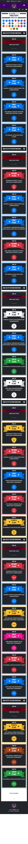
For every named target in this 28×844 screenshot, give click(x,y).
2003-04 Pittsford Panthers (12, 33)
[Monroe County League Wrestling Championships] (6, 21)
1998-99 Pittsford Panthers (12, 700)
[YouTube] (26, 9)
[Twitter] (22, 9)
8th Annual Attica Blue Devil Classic (14, 527)
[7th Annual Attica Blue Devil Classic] (21, 26)
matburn (16, 793)
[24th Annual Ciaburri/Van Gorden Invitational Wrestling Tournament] (21, 21)
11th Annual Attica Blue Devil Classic (14, 136)
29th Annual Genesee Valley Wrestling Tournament (14, 756)
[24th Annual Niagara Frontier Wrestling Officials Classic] (9, 21)
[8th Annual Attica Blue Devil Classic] (6, 26)
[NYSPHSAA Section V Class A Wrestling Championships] (15, 21)
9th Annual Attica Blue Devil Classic (14, 366)
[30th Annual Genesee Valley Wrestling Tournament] (18, 26)
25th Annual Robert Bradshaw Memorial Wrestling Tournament (14, 619)
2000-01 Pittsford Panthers (12, 402)
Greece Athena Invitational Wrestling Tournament (14, 481)
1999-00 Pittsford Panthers (12, 539)
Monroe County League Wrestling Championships (14, 89)
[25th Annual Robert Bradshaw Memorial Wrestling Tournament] (15, 26)
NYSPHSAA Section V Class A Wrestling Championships (14, 181)
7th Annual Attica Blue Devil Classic (14, 665)
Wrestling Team (14, 44)
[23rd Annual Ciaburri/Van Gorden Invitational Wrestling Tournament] (9, 23)
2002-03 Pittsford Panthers (12, 149)
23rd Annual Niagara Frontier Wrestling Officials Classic (14, 251)
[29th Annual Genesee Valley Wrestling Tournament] (14, 29)
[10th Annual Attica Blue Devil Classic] (3, 23)
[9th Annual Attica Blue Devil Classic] (12, 23)
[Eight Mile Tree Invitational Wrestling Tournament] (15, 23)
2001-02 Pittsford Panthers (12, 288)
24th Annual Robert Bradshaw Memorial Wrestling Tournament (14, 733)
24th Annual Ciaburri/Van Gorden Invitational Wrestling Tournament (14, 228)
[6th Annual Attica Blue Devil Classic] (17, 29)
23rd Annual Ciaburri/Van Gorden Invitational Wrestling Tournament (14, 343)
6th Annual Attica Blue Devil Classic (14, 779)
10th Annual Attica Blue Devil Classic (14, 275)
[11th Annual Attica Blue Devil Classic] (12, 21)
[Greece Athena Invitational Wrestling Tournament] (24, 23)
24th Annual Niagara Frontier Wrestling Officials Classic (14, 112)
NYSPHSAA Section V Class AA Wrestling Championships (14, 65)
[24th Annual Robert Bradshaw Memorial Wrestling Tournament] (11, 29)
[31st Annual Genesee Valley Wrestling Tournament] (3, 26)
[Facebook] (19, 9)
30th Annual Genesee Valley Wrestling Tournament (14, 642)
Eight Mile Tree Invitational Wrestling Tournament (14, 389)
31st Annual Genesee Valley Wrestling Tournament (14, 504)
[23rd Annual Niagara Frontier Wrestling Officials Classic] (24, 21)
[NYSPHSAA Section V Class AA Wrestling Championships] (3, 21)
